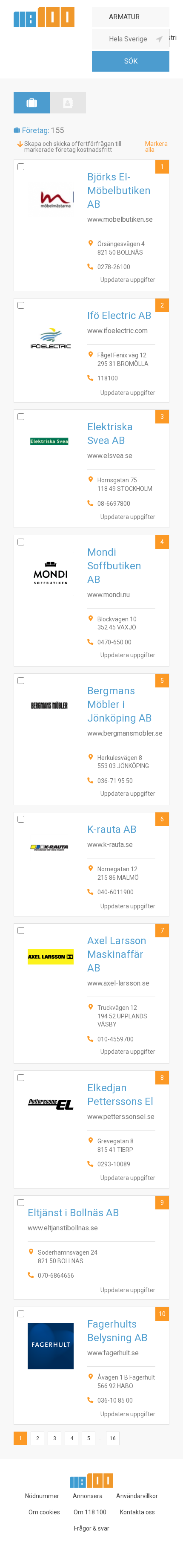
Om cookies (44, 1512)
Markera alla (156, 146)
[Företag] (32, 102)
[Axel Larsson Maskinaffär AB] (91, 993)
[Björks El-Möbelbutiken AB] (91, 225)
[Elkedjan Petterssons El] (91, 1129)
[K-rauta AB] (91, 864)
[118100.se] (44, 10)
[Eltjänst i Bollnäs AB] (91, 1247)
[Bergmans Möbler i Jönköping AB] (91, 739)
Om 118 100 (90, 1512)
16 (113, 1438)
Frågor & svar (91, 1528)
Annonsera (88, 1496)
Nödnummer (42, 1496)
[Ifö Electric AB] (91, 350)
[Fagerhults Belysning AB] (91, 1365)
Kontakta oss (137, 1512)
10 (162, 1313)
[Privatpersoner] (68, 102)
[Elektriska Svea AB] (91, 468)
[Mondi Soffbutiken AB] (91, 600)
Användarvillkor (137, 1496)
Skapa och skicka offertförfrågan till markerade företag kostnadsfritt (72, 146)
